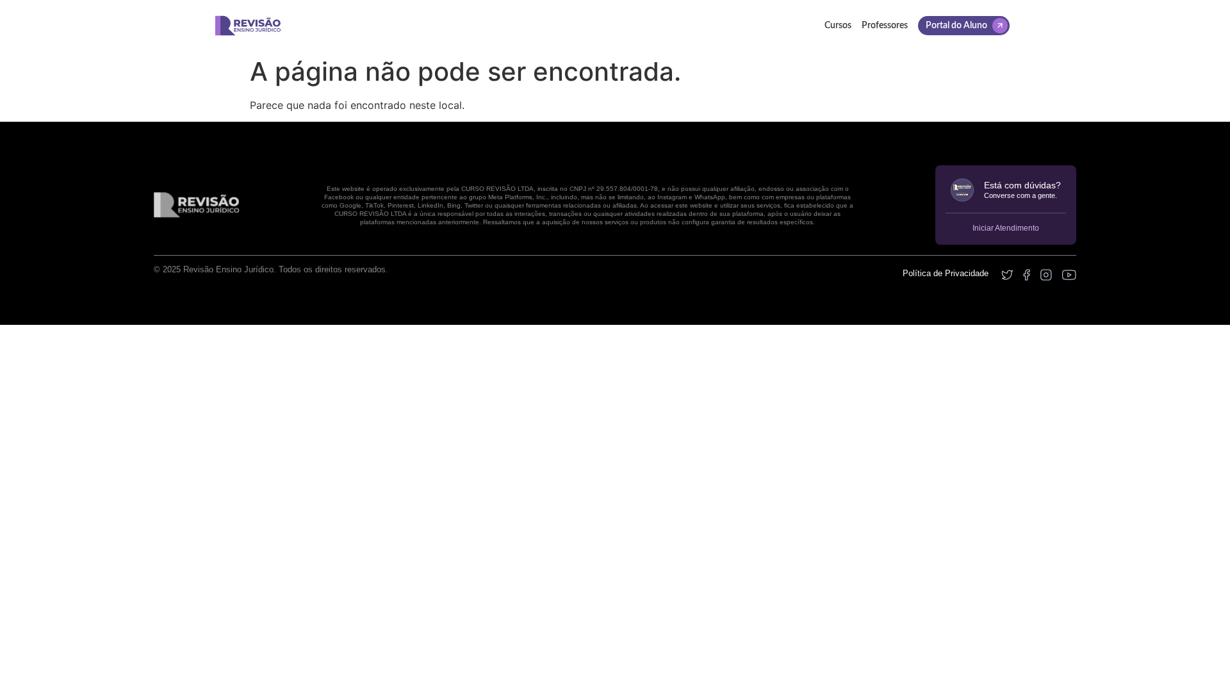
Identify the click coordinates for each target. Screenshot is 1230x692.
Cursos (837, 25)
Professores (885, 25)
